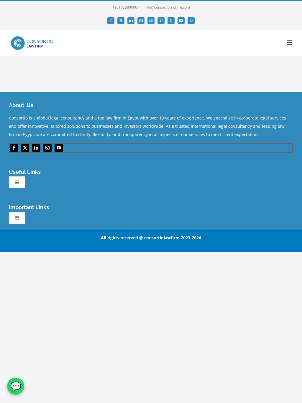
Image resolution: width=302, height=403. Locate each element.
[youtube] (59, 148)
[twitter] (25, 148)
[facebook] (14, 148)
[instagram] (47, 148)
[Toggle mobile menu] (290, 43)
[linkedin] (36, 148)
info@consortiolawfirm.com (167, 7)
